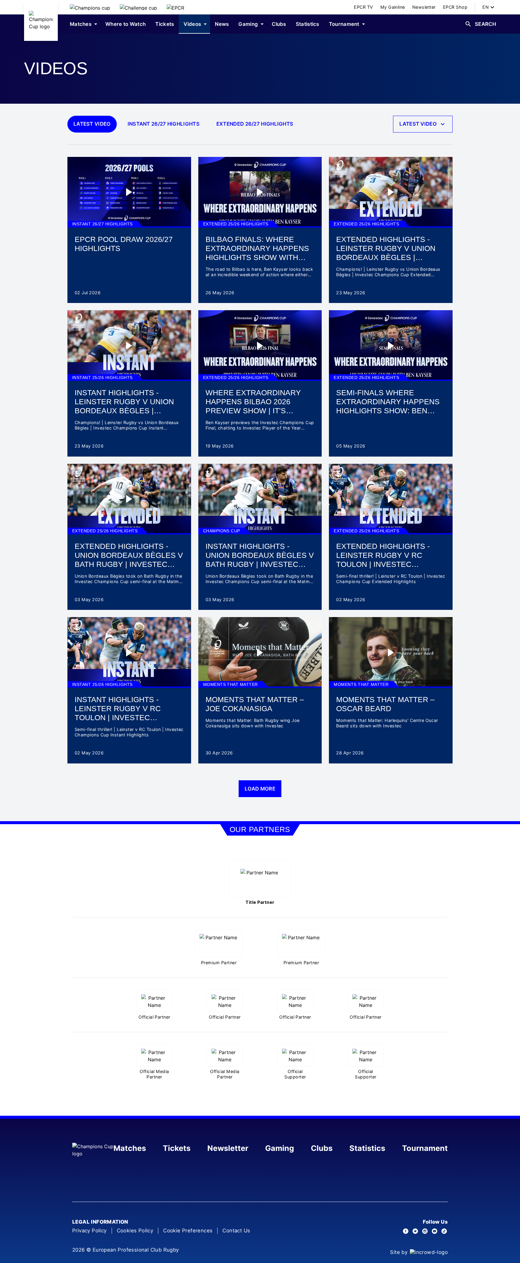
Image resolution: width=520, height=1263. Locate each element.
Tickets (176, 1148)
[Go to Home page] (41, 20)
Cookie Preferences (187, 1231)
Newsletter (227, 1148)
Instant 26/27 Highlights (164, 124)
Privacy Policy (89, 1231)
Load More (260, 789)
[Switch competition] (90, 7)
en (485, 7)
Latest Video (92, 124)
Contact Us (236, 1231)
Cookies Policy (135, 1231)
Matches (129, 1148)
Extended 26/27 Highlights (254, 124)
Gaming (279, 1148)
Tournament (425, 1148)
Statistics (367, 1148)
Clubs (322, 1148)
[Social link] (405, 1231)
